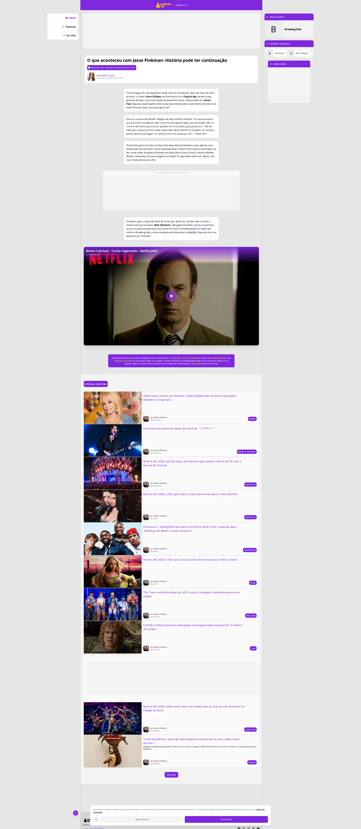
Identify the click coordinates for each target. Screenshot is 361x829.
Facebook (175, 358)
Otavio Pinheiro (160, 417)
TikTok (185, 358)
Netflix (193, 232)
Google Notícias (218, 358)
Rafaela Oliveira (107, 75)
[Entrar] (75, 812)
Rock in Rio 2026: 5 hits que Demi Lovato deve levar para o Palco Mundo (190, 494)
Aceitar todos (226, 819)
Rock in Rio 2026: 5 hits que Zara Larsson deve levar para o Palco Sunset (190, 559)
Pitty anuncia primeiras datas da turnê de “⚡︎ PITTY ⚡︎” (178, 428)
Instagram (196, 358)
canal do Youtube (123, 360)
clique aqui (196, 363)
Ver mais (171, 774)
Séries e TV (182, 5)
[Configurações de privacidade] (96, 819)
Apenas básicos (142, 819)
